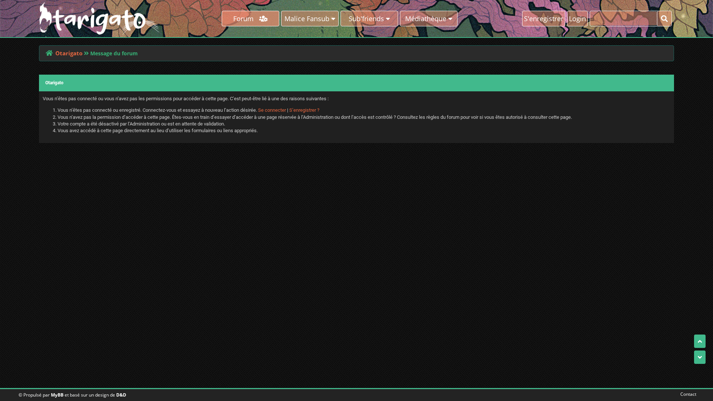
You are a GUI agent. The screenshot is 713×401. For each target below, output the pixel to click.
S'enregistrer (543, 18)
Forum (246, 18)
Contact (686, 394)
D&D (121, 395)
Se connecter (272, 110)
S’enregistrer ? (304, 110)
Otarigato (68, 53)
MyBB (57, 395)
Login (577, 18)
